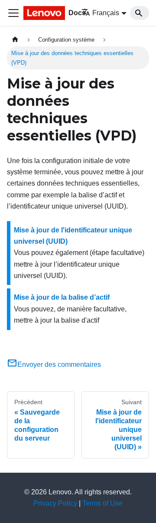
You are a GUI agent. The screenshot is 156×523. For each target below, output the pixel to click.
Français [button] (105, 12)
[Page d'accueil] (15, 39)
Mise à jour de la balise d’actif (62, 297)
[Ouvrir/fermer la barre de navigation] (13, 13)
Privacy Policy (55, 503)
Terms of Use (102, 503)
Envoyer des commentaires (59, 364)
